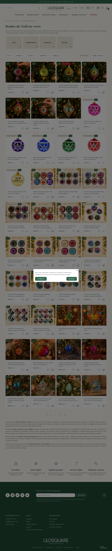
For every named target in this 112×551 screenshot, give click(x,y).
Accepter (72, 279)
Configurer (41, 279)
